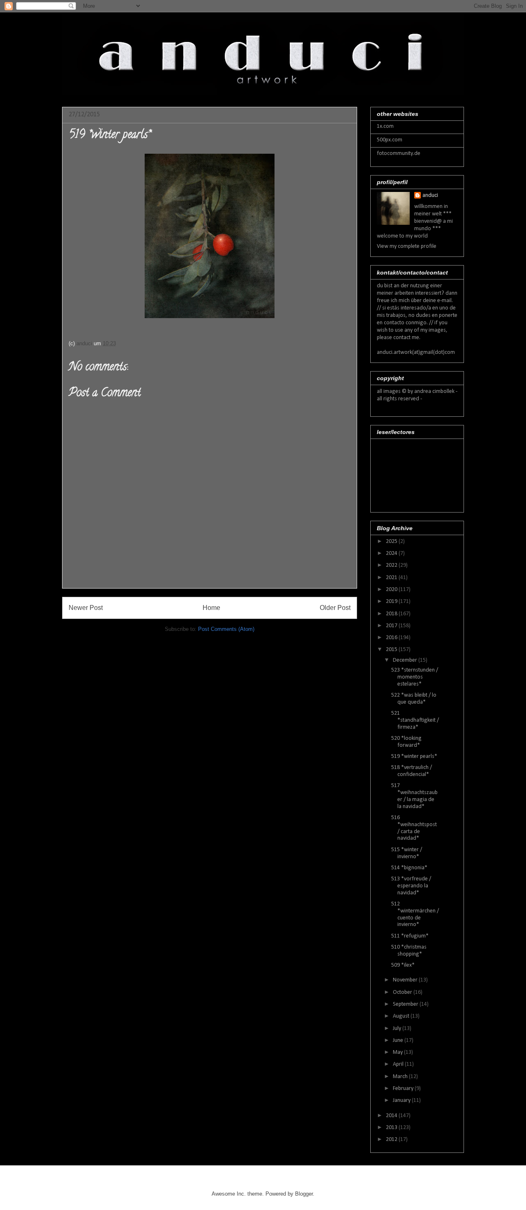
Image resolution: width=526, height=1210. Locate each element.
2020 (392, 590)
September (406, 1004)
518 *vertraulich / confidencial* (411, 771)
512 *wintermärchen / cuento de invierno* (415, 914)
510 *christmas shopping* (409, 950)
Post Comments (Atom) (226, 629)
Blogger (304, 1194)
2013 (392, 1128)
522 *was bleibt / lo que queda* (413, 698)
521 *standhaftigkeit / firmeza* (415, 720)
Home (211, 607)
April (399, 1064)
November (406, 980)
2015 (392, 650)
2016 (392, 638)
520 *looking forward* (406, 741)
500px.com (389, 140)
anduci (430, 195)
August (402, 1016)
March (401, 1077)
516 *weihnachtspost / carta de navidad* (414, 828)
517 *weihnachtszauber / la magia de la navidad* (414, 796)
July (397, 1028)
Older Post (335, 607)
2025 (392, 541)
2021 (392, 578)
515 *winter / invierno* (406, 853)
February (404, 1088)
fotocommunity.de (398, 153)
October (403, 992)
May (398, 1052)
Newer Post (86, 607)
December (405, 660)
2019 (392, 601)
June (398, 1040)
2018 (392, 614)
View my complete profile (406, 246)
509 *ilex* (403, 965)
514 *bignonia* (409, 868)
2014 (392, 1116)
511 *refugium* (410, 936)
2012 (392, 1139)
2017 (392, 626)
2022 (392, 565)
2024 (392, 553)
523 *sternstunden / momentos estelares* (414, 677)
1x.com (385, 126)
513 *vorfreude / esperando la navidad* (411, 886)
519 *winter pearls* (414, 756)
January (402, 1100)
